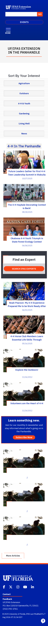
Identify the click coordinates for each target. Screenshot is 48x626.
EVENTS (24, 22)
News (24, 133)
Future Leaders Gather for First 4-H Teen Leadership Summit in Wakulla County (27, 173)
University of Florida (17, 614)
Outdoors (24, 93)
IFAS (28, 614)
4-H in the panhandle (24, 146)
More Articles (13, 555)
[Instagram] (18, 586)
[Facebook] (4, 586)
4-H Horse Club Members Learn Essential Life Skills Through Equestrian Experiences (26, 338)
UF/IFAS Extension (11, 602)
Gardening (24, 113)
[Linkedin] (32, 586)
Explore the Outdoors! (26, 369)
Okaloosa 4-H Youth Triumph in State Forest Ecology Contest (27, 240)
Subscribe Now (24, 437)
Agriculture (24, 83)
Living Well (24, 123)
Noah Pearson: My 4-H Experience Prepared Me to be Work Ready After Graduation (27, 304)
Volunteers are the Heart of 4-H (26, 403)
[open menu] (8, 28)
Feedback (7, 599)
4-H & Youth (24, 103)
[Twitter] (11, 586)
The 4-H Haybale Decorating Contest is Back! (27, 206)
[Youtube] (25, 586)
